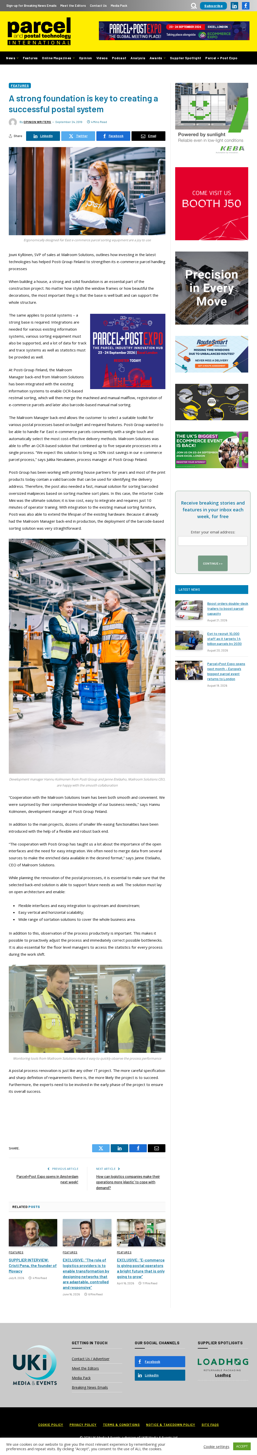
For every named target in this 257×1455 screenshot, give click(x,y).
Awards (156, 58)
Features (30, 58)
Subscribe (213, 6)
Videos (102, 58)
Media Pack (119, 6)
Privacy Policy (83, 1425)
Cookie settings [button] (216, 1446)
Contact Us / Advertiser (90, 1358)
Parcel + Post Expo (221, 58)
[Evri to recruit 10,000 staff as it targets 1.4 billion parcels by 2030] (189, 640)
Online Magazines (56, 58)
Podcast (119, 58)
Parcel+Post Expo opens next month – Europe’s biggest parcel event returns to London (226, 671)
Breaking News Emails (90, 1387)
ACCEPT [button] (242, 1446)
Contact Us (98, 6)
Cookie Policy (50, 1425)
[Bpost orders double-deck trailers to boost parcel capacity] (189, 610)
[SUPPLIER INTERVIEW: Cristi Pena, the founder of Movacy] (33, 1232)
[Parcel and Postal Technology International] (39, 31)
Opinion (85, 58)
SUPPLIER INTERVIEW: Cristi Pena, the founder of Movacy (33, 1265)
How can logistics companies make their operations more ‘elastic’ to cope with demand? (128, 1182)
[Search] (194, 5)
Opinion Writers (37, 122)
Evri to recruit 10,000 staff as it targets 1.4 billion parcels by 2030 (224, 638)
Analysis (138, 58)
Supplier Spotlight (185, 58)
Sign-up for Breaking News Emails (31, 6)
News (10, 58)
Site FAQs (210, 1425)
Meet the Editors (73, 6)
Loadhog (223, 1375)
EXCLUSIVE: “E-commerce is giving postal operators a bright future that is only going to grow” (141, 1268)
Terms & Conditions (121, 1425)
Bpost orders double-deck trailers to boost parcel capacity (227, 608)
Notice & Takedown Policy (170, 1425)
